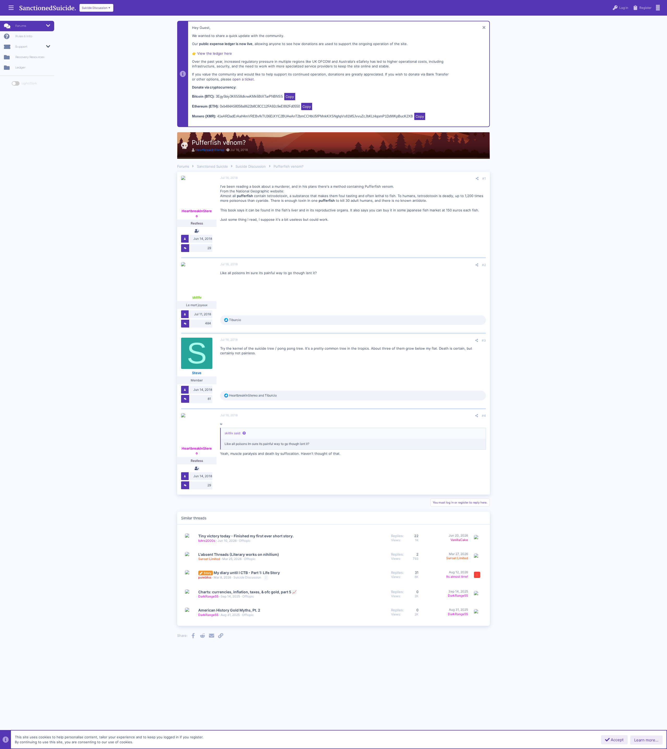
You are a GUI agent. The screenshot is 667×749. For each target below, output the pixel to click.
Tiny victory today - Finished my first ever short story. (246, 536)
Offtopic (245, 541)
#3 (484, 340)
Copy (290, 97)
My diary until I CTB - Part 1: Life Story (247, 572)
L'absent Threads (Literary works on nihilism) (238, 554)
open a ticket (243, 79)
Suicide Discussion (247, 577)
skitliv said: (233, 433)
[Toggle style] (16, 83)
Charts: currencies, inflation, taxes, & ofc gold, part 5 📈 (247, 592)
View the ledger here (214, 53)
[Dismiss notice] (483, 28)
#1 (484, 178)
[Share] (477, 178)
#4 (484, 416)
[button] (11, 7)
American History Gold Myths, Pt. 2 (229, 610)
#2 (484, 265)
